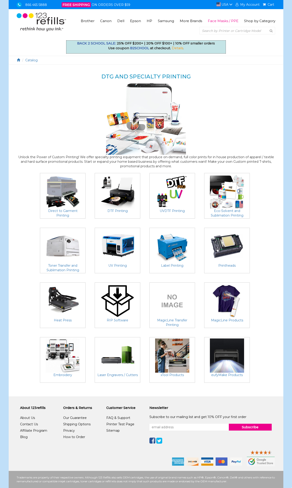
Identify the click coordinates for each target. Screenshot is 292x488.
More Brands (191, 21)
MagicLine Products (227, 320)
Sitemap (113, 431)
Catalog (31, 60)
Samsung (166, 21)
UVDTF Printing (172, 211)
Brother (87, 21)
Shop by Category (259, 21)
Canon (106, 21)
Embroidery (62, 375)
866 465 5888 (36, 5)
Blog (24, 437)
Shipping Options (77, 424)
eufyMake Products (227, 375)
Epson (135, 21)
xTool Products (172, 375)
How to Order (74, 437)
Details (177, 48)
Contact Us (29, 424)
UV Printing (117, 265)
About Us (27, 418)
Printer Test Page (120, 424)
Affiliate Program (33, 431)
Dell (120, 21)
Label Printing (172, 265)
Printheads (227, 265)
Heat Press (63, 320)
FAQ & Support (118, 418)
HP (149, 21)
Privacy (69, 431)
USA (225, 5)
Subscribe (250, 427)
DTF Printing (117, 211)
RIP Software (117, 320)
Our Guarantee (75, 418)
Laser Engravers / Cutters (117, 375)
